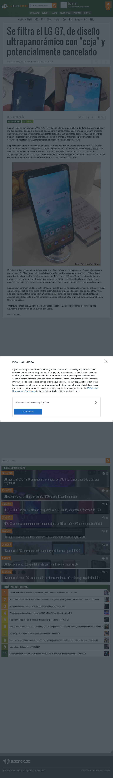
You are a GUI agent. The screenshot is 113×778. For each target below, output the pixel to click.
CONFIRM (28, 411)
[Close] (107, 362)
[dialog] (56, 389)
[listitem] (56, 402)
